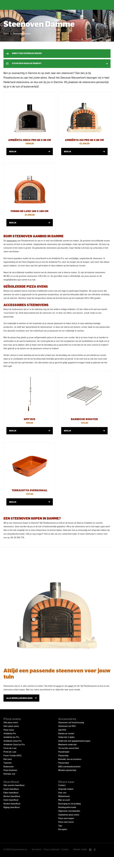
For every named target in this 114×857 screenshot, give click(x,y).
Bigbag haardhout (11, 807)
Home (6, 33)
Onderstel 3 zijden (66, 737)
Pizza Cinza (8, 729)
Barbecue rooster (66, 733)
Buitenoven (8, 766)
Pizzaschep (63, 755)
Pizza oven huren (66, 821)
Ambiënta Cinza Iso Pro (14, 744)
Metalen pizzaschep (67, 770)
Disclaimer (37, 849)
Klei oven (7, 759)
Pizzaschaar (63, 762)
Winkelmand (64, 796)
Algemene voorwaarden (69, 810)
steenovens (12, 240)
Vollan (84, 849)
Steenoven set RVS (67, 726)
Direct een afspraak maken (27, 53)
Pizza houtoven (10, 770)
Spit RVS (62, 729)
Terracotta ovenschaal (68, 748)
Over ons (62, 792)
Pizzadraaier (64, 751)
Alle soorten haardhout (13, 785)
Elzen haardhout (10, 799)
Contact (61, 785)
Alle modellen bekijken (19, 698)
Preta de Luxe (9, 751)
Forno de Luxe (10, 748)
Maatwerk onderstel (67, 744)
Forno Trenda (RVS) (12, 755)
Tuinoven (7, 762)
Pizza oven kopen (66, 818)
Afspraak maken (65, 789)
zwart (70, 685)
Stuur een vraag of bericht (26, 63)
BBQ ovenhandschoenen (69, 766)
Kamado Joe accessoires (69, 759)
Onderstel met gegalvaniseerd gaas (74, 740)
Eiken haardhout (10, 792)
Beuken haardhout (11, 803)
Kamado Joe (9, 773)
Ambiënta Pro (9, 733)
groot (58, 685)
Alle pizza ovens (10, 722)
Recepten (62, 829)
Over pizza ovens (11, 726)
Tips (60, 825)
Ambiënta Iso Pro (11, 737)
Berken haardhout (11, 796)
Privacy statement (51, 849)
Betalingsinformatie (67, 807)
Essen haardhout (11, 789)
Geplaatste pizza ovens (68, 814)
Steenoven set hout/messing (71, 722)
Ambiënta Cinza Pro (12, 740)
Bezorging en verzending (69, 803)
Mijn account (64, 799)
